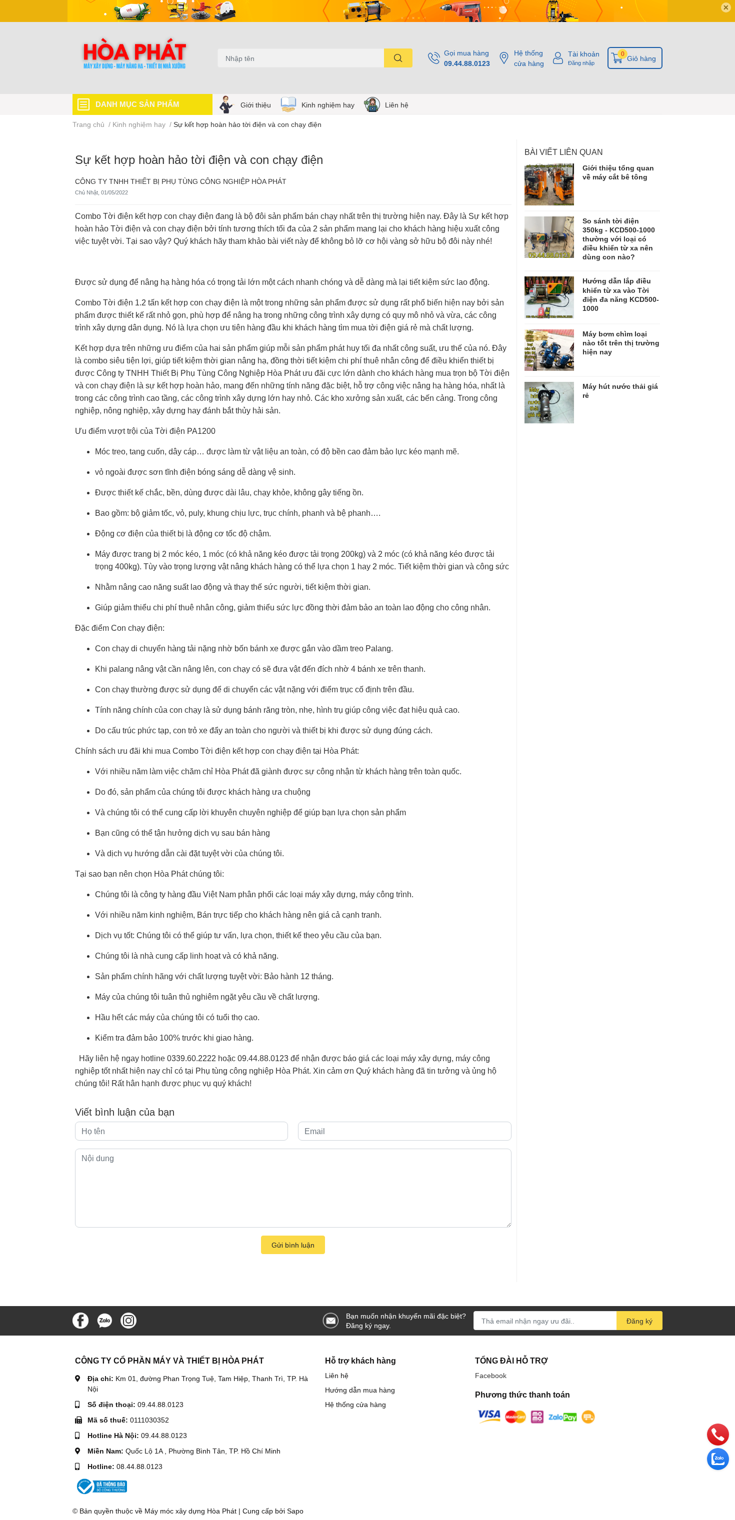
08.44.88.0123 (139, 1466)
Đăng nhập (581, 62)
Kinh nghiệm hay (328, 104)
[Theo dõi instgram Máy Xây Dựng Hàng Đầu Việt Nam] (128, 1320)
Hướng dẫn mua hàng (360, 1390)
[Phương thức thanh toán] (536, 1416)
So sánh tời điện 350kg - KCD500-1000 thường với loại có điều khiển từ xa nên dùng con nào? (618, 238)
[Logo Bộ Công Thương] (101, 1486)
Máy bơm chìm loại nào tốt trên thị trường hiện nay (621, 342)
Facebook (490, 1375)
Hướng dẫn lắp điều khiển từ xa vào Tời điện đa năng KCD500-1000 (620, 294)
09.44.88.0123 (467, 63)
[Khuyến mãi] (368, 11)
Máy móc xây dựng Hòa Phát (190, 1511)
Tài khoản (584, 53)
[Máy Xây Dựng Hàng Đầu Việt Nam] (134, 58)
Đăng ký (639, 1321)
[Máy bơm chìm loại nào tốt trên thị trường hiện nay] (549, 350)
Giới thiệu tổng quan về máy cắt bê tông (618, 172)
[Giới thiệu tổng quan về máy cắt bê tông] (549, 184)
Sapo (295, 1511)
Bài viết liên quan (563, 151)
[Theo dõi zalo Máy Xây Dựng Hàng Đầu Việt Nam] (104, 1320)
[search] (398, 57)
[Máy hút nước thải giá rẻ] (549, 402)
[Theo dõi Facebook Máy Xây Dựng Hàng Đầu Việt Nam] (80, 1320)
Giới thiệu (255, 104)
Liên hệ (396, 104)
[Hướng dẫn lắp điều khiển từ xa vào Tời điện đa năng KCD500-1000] (549, 297)
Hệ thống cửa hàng (529, 57)
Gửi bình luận (293, 1245)
